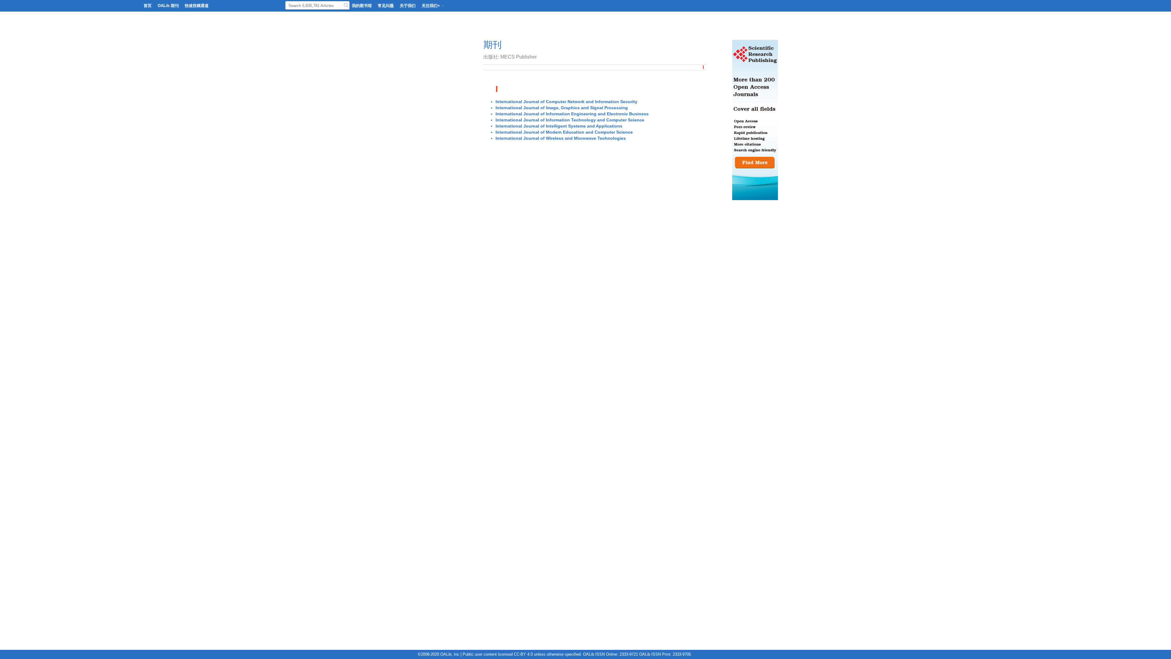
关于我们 (408, 5)
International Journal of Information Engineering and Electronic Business (572, 113)
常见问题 (386, 5)
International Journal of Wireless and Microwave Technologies (561, 138)
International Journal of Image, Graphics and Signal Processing (562, 107)
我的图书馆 (362, 5)
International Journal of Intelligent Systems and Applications (559, 126)
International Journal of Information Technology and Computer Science (570, 119)
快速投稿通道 (197, 5)
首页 (148, 5)
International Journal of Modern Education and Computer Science (564, 132)
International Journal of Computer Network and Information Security (566, 101)
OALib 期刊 (168, 5)
